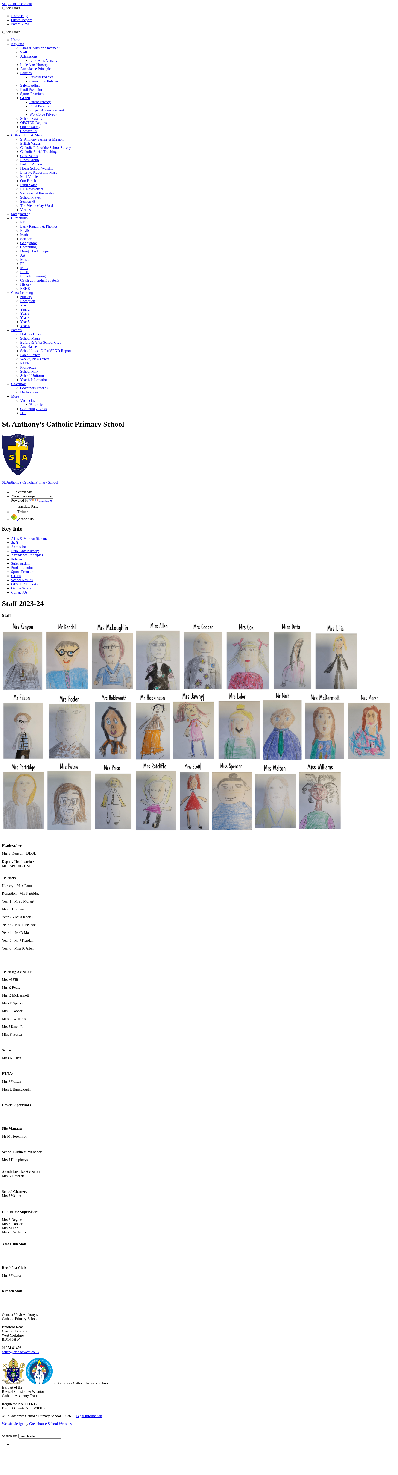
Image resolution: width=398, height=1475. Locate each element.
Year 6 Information (34, 380)
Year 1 (25, 305)
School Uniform (32, 376)
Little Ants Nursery (43, 60)
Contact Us (28, 131)
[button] (22, 31)
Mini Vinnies (29, 177)
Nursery (26, 297)
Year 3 (25, 313)
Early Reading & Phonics (38, 226)
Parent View (20, 24)
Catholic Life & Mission (28, 135)
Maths (24, 235)
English (25, 230)
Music (24, 259)
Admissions (28, 56)
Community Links (33, 409)
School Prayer (30, 197)
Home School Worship (36, 168)
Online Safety (30, 127)
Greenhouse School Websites (50, 1424)
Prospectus (28, 367)
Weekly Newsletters (34, 359)
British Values (30, 143)
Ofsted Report (21, 20)
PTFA (24, 363)
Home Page (19, 16)
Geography (28, 243)
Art (22, 255)
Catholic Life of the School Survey (45, 148)
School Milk (29, 371)
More (15, 396)
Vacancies (27, 400)
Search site (10, 1436)
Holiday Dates (30, 334)
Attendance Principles (36, 69)
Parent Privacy (40, 102)
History (25, 284)
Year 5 (25, 322)
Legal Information (89, 1416)
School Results (31, 118)
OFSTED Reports (33, 123)
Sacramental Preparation (38, 193)
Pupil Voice (28, 185)
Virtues (25, 210)
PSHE (24, 272)
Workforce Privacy (43, 114)
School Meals (30, 338)
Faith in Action (31, 164)
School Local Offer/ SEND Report (45, 351)
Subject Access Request (46, 110)
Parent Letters (30, 355)
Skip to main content (17, 4)
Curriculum (19, 218)
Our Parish (28, 181)
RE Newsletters (31, 189)
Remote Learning (33, 276)
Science (26, 239)
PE (22, 264)
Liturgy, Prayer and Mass (38, 172)
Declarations (29, 392)
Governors (18, 384)
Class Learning (22, 293)
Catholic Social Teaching (38, 152)
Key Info (17, 44)
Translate (45, 500)
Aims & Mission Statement (39, 48)
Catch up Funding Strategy (39, 280)
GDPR (25, 98)
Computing (28, 247)
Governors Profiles (34, 388)
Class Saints (29, 156)
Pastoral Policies (41, 77)
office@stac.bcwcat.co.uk (20, 1352)
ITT (23, 413)
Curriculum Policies (43, 81)
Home (15, 40)
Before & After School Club (40, 342)
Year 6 (25, 326)
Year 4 (25, 318)
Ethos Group (29, 160)
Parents (16, 330)
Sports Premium (32, 94)
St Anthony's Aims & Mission (42, 139)
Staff (23, 52)
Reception (27, 301)
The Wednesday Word (36, 206)
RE (22, 222)
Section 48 (28, 201)
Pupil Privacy (39, 106)
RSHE (25, 288)
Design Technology (34, 251)
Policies (26, 73)
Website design (13, 1424)
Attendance (28, 347)
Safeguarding (30, 85)
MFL (24, 268)
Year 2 (25, 309)
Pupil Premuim (31, 89)
